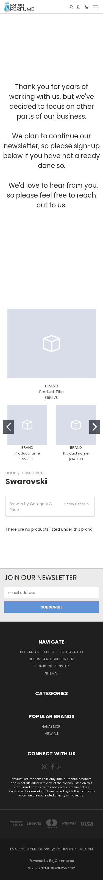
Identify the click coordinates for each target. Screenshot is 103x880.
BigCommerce (61, 860)
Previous (8, 875)
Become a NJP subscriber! (51, 659)
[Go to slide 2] (94, 427)
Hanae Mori (51, 726)
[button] (50, 507)
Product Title (51, 392)
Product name (27, 453)
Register (61, 666)
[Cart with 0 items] (86, 7)
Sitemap (51, 673)
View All (52, 733)
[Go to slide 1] (8, 427)
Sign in (40, 666)
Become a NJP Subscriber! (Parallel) (51, 652)
